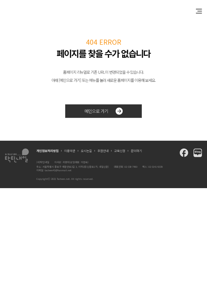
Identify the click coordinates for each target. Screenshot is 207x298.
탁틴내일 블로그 (197, 152)
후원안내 (103, 150)
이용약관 (69, 150)
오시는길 (86, 150)
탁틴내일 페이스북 (184, 152)
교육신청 (119, 150)
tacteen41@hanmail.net (58, 170)
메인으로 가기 (96, 111)
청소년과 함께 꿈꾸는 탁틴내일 (103, 11)
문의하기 (136, 150)
